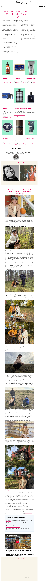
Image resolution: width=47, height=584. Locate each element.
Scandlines (8, 521)
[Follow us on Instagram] (42, 6)
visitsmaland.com (28, 513)
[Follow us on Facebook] (40, 6)
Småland (6, 249)
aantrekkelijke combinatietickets (13, 527)
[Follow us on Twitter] (44, 6)
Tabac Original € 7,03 (6, 82)
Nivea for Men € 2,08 (6, 143)
